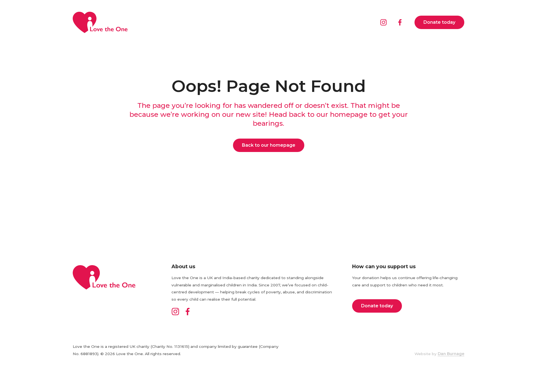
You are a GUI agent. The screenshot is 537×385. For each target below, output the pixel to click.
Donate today (439, 22)
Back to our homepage (268, 145)
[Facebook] (400, 22)
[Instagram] (383, 22)
